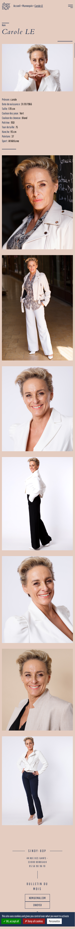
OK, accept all (12, 921)
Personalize (54, 921)
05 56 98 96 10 (37, 866)
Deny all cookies (35, 921)
